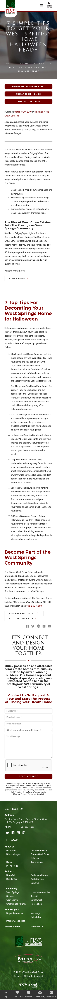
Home (8, 63)
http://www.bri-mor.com (40, 788)
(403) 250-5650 (27, 827)
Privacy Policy (27, 794)
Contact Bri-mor (29, 101)
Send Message (28, 776)
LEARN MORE (17, 278)
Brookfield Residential (28, 86)
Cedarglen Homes (28, 94)
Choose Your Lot (21, 618)
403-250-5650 (34, 606)
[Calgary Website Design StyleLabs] (28, 983)
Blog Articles (24, 63)
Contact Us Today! (22, 613)
